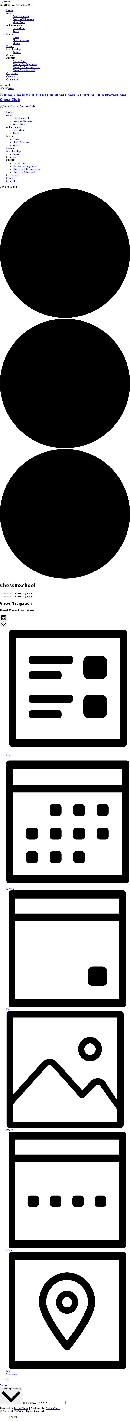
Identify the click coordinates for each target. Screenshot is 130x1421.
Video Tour (19, 22)
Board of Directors (23, 19)
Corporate (12, 73)
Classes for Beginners (25, 64)
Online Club (19, 61)
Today (3, 1385)
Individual (19, 28)
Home (9, 10)
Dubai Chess (21, 1408)
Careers (10, 76)
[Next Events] (7, 1379)
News (16, 37)
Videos (16, 43)
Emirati (17, 52)
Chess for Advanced (24, 70)
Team (16, 31)
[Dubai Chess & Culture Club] (17, 106)
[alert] (65, 593)
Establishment (21, 16)
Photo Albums (21, 40)
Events (10, 46)
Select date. (29, 1402)
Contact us (12, 79)
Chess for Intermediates (26, 67)
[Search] (1, 2)
